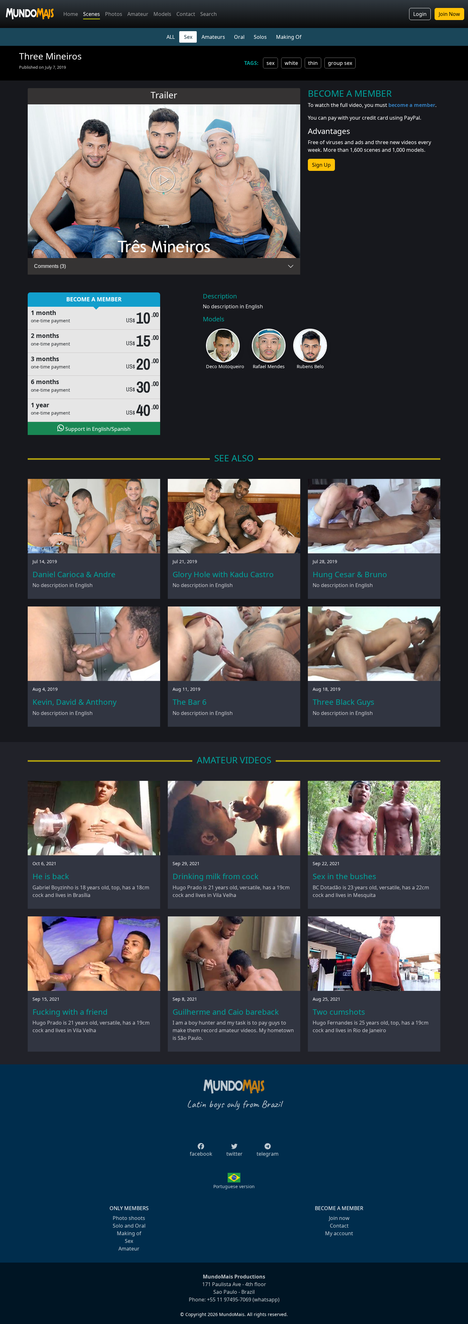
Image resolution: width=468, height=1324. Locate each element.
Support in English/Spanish (97, 428)
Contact (185, 14)
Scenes (91, 14)
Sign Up (321, 164)
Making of (129, 1233)
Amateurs (213, 36)
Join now (339, 1218)
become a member (411, 105)
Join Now (449, 14)
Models (162, 14)
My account (339, 1233)
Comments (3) (50, 266)
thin (313, 63)
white (291, 63)
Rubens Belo (310, 366)
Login (420, 14)
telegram (268, 1153)
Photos (113, 14)
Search (208, 14)
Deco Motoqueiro (225, 366)
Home (70, 14)
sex (270, 63)
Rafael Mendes (269, 366)
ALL (171, 36)
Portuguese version (234, 1186)
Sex (188, 36)
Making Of (288, 36)
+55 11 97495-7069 (229, 1299)
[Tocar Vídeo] (163, 181)
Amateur (137, 14)
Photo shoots (129, 1218)
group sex (340, 63)
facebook (201, 1153)
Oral (239, 36)
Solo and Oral (129, 1225)
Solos (260, 36)
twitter (234, 1153)
